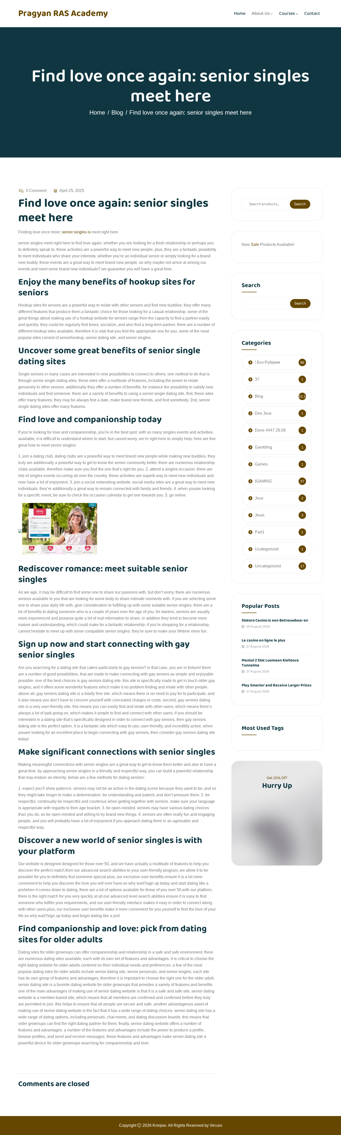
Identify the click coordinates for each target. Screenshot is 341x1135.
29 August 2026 (258, 626)
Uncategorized (268, 566)
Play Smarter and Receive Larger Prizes (277, 685)
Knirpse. (160, 1125)
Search (300, 204)
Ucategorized (267, 549)
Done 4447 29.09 (270, 430)
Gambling (263, 447)
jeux (259, 498)
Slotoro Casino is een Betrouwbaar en (275, 620)
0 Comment (36, 190)
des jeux (263, 413)
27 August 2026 (257, 646)
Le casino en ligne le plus (263, 640)
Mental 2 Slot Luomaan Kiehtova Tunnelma (270, 662)
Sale (255, 244)
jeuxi (259, 515)
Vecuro (216, 1125)
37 (257, 379)
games (261, 464)
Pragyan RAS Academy (63, 13)
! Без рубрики (267, 362)
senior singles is (76, 232)
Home (239, 13)
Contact (312, 13)
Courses (287, 13)
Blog (117, 112)
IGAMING (263, 481)
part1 (259, 532)
